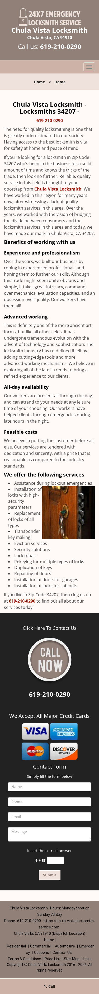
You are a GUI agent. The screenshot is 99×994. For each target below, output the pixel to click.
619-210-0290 (60, 46)
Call (51, 986)
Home (39, 81)
